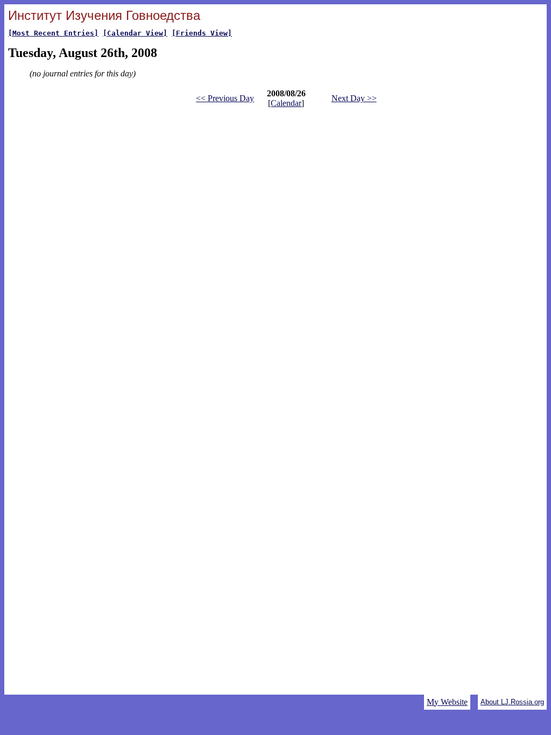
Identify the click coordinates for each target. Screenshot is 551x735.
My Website (447, 701)
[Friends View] (202, 33)
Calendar (286, 103)
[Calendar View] (135, 33)
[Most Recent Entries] (53, 33)
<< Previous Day (225, 98)
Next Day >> (354, 98)
